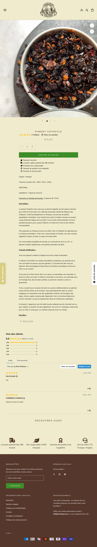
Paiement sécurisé (29, 160)
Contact (9, 512)
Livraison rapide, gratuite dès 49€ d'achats (38, 163)
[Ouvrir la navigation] (5, 10)
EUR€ (8, 533)
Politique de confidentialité (15, 508)
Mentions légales (12, 504)
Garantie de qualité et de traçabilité (36, 168)
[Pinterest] (65, 474)
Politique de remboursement (16, 520)
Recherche (9, 500)
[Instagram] (59, 474)
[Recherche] (87, 10)
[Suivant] (54, 120)
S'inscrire (14, 486)
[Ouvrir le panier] (92, 10)
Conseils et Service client (32, 171)
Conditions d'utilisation (14, 516)
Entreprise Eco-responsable (33, 166)
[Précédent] (42, 120)
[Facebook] (54, 474)
